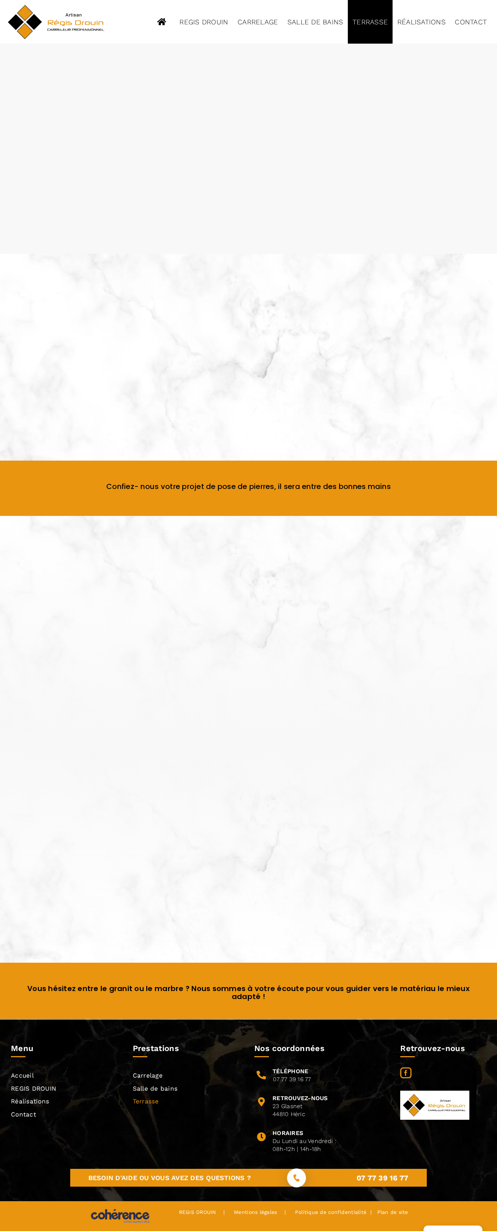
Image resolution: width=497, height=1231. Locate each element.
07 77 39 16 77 (292, 1079)
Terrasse (146, 1101)
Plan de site (391, 1212)
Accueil (22, 1075)
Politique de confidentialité (330, 1212)
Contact (23, 1114)
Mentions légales (255, 1212)
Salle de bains (155, 1088)
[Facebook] (405, 1072)
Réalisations (30, 1101)
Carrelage (148, 1075)
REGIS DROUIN (33, 1088)
